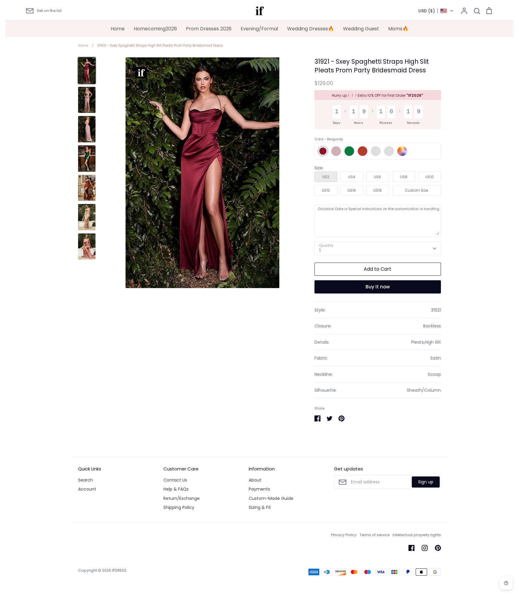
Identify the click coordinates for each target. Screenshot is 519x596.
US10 (429, 176)
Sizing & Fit (260, 507)
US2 (325, 176)
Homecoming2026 (155, 28)
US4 (351, 176)
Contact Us (175, 480)
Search (85, 480)
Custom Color (402, 151)
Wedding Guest (361, 28)
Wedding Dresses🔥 (310, 28)
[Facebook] (411, 548)
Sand (376, 151)
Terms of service (375, 534)
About (255, 480)
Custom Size (416, 190)
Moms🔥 (398, 28)
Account (87, 489)
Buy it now (378, 286)
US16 (377, 190)
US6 (377, 176)
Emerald (349, 151)
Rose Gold (389, 151)
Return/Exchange (181, 498)
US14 (352, 190)
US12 (326, 190)
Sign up (425, 482)
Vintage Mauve (336, 151)
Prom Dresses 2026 (209, 28)
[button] (436, 11)
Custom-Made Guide (271, 498)
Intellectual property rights (417, 534)
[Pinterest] (438, 548)
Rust (362, 151)
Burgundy (323, 151)
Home (118, 28)
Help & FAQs (176, 489)
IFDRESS (119, 570)
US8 (403, 176)
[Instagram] (424, 548)
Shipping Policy (178, 507)
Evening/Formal (259, 28)
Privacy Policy (344, 534)
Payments (259, 489)
